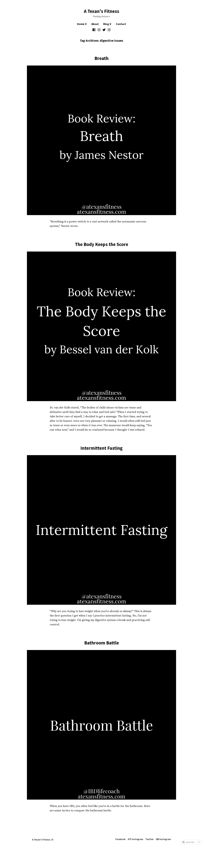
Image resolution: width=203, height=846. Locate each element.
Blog (106, 24)
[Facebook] (94, 30)
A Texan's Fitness (101, 11)
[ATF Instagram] (99, 30)
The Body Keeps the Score (101, 244)
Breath (101, 58)
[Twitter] (104, 30)
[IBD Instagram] (109, 30)
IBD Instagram (163, 839)
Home (80, 24)
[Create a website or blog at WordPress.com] (52, 839)
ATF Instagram (135, 839)
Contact (121, 24)
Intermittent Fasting (101, 448)
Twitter (149, 839)
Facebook (120, 839)
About (95, 24)
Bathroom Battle (101, 643)
